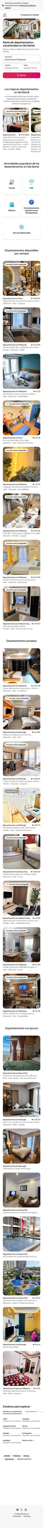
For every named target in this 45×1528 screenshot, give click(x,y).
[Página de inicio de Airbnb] (4, 15)
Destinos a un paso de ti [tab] (12, 1411)
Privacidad (17, 1516)
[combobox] (21, 59)
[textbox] (12, 67)
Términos (26, 1516)
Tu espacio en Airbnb (29, 15)
